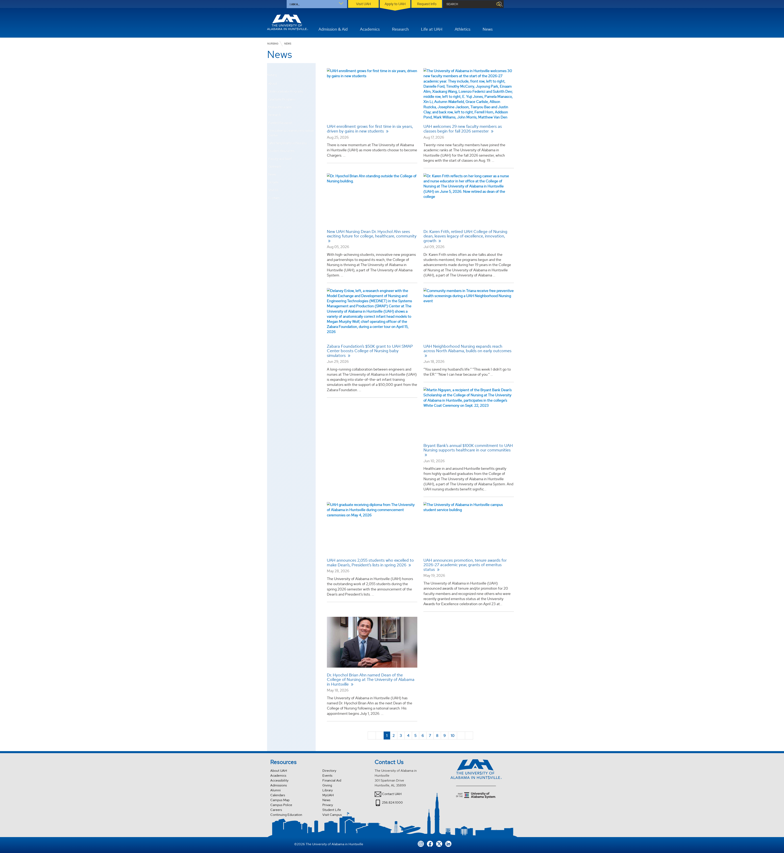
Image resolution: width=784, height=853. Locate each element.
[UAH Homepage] (287, 22)
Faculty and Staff (280, 159)
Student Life (331, 810)
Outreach (274, 166)
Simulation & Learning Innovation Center (291, 132)
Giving (327, 785)
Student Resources (281, 151)
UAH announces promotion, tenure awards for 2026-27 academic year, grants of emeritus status (465, 565)
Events (327, 775)
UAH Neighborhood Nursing (287, 143)
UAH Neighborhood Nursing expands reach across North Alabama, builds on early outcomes (467, 348)
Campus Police (281, 805)
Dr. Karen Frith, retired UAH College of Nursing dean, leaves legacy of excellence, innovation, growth (465, 236)
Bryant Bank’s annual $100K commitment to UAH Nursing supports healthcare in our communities (468, 448)
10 (452, 735)
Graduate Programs (281, 99)
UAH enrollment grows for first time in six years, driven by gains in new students (370, 129)
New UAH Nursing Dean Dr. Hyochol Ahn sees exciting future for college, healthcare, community (371, 234)
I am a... (295, 4)
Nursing (272, 75)
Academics (278, 775)
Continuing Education (286, 815)
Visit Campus (332, 815)
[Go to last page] (469, 735)
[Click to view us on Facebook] (430, 843)
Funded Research (280, 123)
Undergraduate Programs (285, 91)
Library (327, 790)
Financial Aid (331, 780)
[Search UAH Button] (498, 4)
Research (274, 115)
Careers (276, 810)
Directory (329, 770)
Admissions (278, 785)
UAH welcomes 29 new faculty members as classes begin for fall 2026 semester (462, 129)
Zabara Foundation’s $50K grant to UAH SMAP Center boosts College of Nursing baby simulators (370, 351)
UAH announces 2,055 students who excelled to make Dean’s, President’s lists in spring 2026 (370, 563)
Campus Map (280, 800)
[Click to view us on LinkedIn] (448, 843)
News (272, 174)
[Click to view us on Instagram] (421, 843)
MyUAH (328, 795)
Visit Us (273, 190)
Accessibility (279, 780)
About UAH (278, 770)
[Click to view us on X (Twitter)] (439, 843)
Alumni (275, 790)
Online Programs (280, 107)
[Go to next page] (461, 735)
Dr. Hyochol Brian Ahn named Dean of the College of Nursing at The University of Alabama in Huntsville (370, 679)
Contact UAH (392, 794)
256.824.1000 (392, 802)
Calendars (277, 795)
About (272, 83)
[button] (313, 84)
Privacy (327, 805)
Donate (273, 182)
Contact (274, 198)
